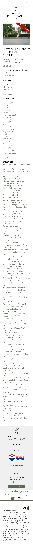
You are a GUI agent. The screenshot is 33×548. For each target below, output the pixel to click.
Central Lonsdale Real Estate (14, 193)
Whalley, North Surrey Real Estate (16, 411)
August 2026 (8, 103)
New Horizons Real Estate (13, 321)
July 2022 (7, 158)
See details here (9, 76)
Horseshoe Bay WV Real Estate (15, 290)
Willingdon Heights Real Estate (15, 413)
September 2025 (9, 115)
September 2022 (9, 153)
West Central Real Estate (12, 401)
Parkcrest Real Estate (11, 333)
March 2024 (7, 143)
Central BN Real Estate (11, 190)
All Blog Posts (8, 87)
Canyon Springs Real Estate (13, 186)
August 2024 (8, 132)
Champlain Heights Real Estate (15, 205)
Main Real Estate (9, 311)
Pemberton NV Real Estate (13, 335)
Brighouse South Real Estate (14, 181)
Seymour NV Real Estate (12, 363)
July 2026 (7, 106)
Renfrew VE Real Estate (16, 63)
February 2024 (8, 146)
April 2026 (7, 110)
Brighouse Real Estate (11, 179)
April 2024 (7, 141)
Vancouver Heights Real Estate (15, 394)
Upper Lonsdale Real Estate (13, 385)
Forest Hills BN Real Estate (13, 257)
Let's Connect (16, 486)
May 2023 (7, 148)
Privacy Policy (19, 493)
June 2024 (7, 136)
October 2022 (8, 151)
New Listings (8, 89)
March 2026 (7, 113)
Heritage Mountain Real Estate (15, 288)
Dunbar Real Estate (10, 226)
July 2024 (7, 134)
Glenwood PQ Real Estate (13, 271)
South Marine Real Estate (12, 366)
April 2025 (7, 124)
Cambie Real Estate (10, 183)
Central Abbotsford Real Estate (15, 188)
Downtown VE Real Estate (13, 216)
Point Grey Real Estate (11, 337)
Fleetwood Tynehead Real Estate (16, 250)
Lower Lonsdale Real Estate (13, 307)
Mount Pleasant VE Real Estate (15, 314)
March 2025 (7, 127)
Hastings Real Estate (11, 280)
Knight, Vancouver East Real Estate (16, 304)
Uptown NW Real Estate (12, 387)
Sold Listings (8, 94)
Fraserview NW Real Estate (13, 261)
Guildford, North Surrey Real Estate (16, 278)
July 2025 (7, 117)
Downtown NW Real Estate (13, 214)
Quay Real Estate (9, 347)
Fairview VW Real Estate (12, 243)
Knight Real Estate (10, 302)
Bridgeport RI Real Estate (12, 176)
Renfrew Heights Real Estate (14, 349)
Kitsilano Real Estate (11, 295)
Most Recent (7, 101)
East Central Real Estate (12, 228)
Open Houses (8, 92)
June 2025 (7, 120)
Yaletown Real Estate (11, 416)
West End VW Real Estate (13, 404)
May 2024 (7, 139)
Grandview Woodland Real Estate (16, 273)
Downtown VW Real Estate (13, 219)
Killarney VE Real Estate (12, 292)
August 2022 (8, 155)
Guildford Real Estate (11, 276)
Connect (23, 3)
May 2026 (7, 108)
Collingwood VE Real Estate (13, 212)
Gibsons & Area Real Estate (13, 264)
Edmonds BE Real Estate (12, 235)
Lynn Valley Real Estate (12, 309)
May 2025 (7, 122)
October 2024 (8, 129)
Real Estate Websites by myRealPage (16, 495)
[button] (13, 444)
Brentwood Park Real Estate (13, 169)
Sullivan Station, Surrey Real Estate (16, 378)
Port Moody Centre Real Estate (14, 344)
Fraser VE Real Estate (11, 259)
